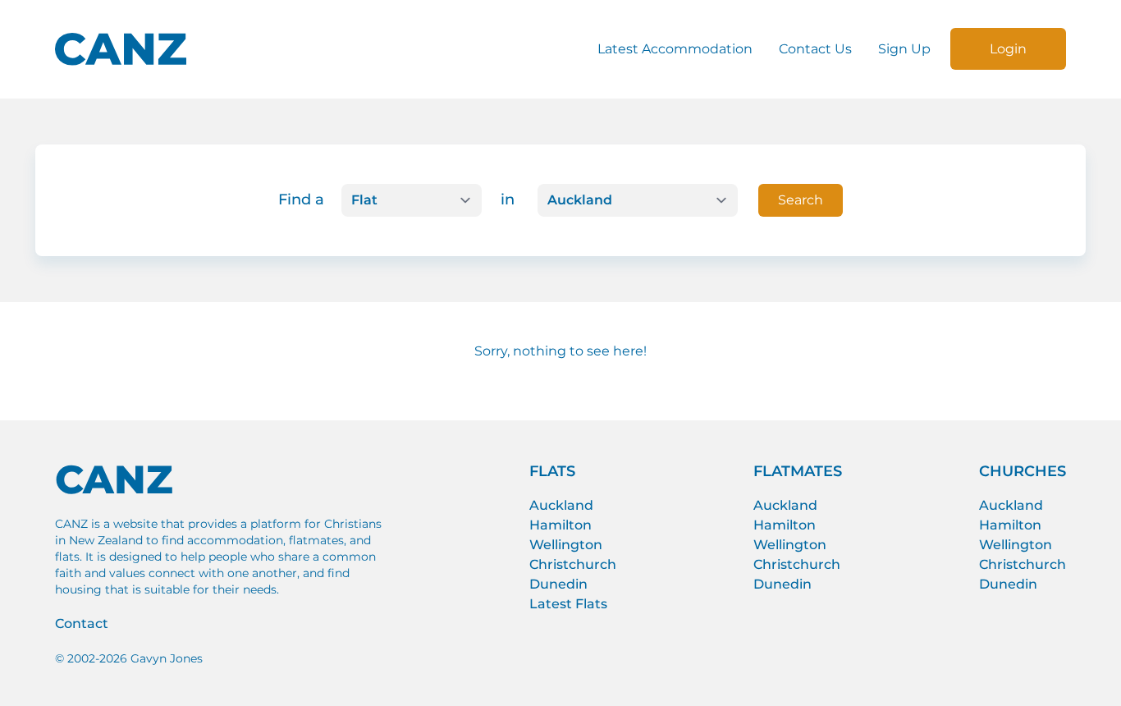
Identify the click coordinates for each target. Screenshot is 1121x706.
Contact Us (815, 49)
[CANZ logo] (120, 49)
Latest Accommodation (675, 49)
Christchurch (572, 564)
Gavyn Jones (166, 658)
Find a (301, 199)
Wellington (565, 544)
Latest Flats (568, 604)
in (508, 199)
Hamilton (560, 525)
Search (800, 200)
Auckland (561, 505)
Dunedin (558, 584)
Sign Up (904, 49)
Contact (81, 623)
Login (1008, 49)
